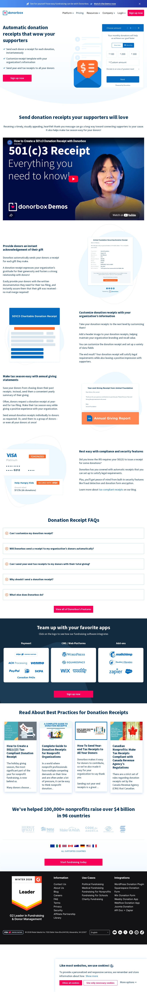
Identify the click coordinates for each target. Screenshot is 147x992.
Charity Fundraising (92, 899)
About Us (59, 887)
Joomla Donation (123, 906)
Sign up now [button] (136, 12)
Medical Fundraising (93, 887)
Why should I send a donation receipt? (31, 579)
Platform (67, 12)
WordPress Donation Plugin (129, 884)
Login (121, 12)
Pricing (80, 12)
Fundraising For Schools (95, 895)
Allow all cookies (70, 983)
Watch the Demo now (105, 3)
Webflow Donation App (127, 902)
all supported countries (73, 851)
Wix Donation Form (124, 895)
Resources (92, 12)
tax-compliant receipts (111, 489)
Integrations (122, 877)
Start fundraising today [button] (73, 862)
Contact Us (60, 884)
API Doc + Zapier (123, 910)
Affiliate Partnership (64, 914)
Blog (56, 891)
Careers (58, 895)
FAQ (56, 899)
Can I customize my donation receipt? (31, 533)
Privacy (58, 906)
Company (107, 12)
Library (57, 917)
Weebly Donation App (126, 899)
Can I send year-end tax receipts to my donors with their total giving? (50, 564)
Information (61, 877)
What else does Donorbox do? (26, 594)
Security (58, 910)
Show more (92, 976)
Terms (57, 902)
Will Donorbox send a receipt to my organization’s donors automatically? (52, 548)
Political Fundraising (93, 884)
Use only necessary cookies (100, 983)
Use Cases (88, 877)
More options (127, 982)
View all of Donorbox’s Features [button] (73, 609)
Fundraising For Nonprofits (96, 891)
